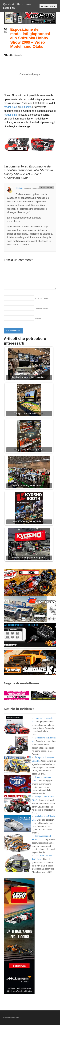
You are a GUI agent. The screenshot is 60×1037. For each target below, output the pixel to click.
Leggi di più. (9, 7)
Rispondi (45, 187)
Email (41, 308)
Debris (19, 188)
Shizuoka (18, 55)
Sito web (38, 318)
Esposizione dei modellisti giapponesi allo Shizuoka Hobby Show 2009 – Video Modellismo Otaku (30, 38)
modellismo (10, 107)
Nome (41, 298)
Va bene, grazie (48, 6)
